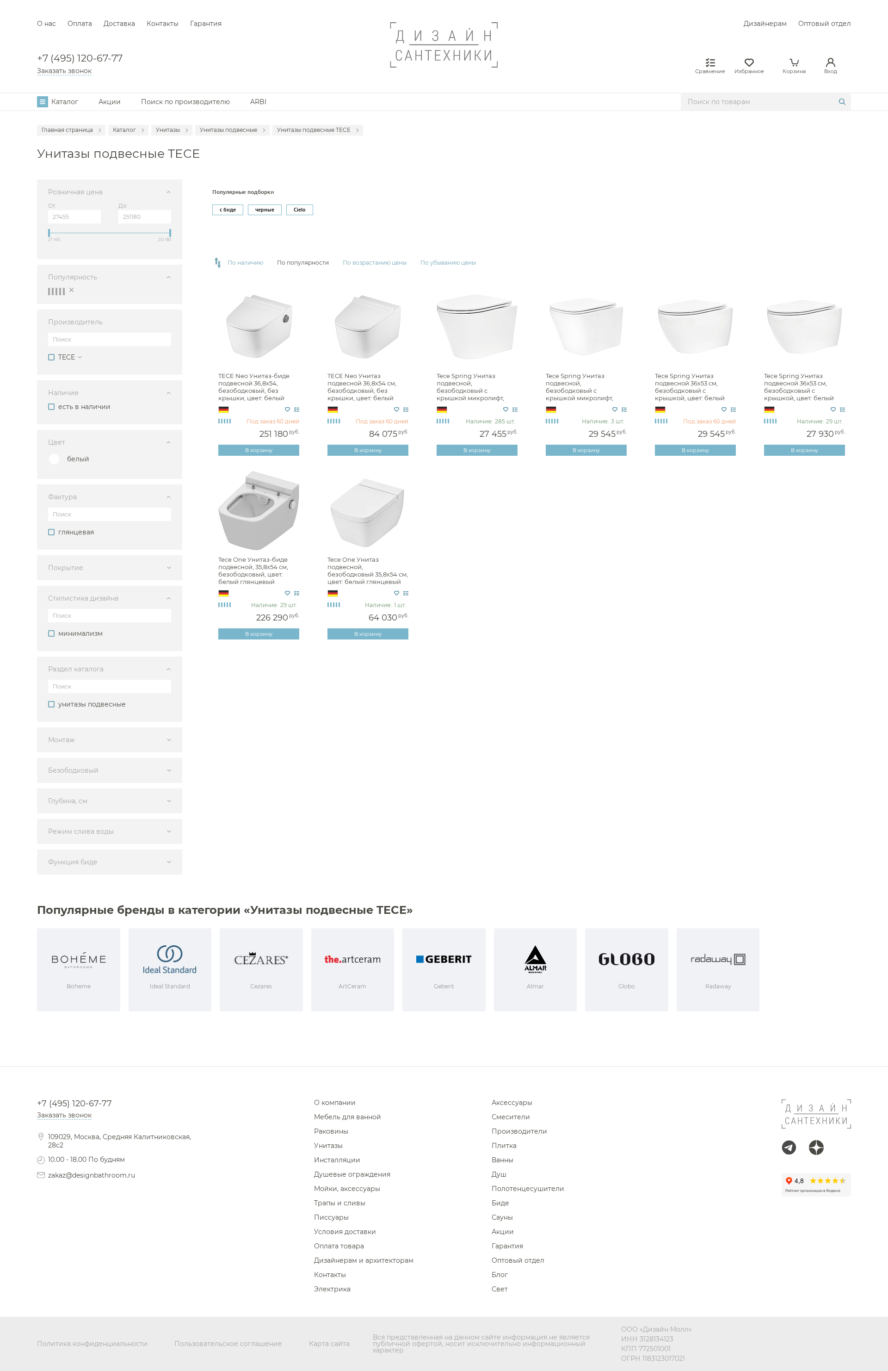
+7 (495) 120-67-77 (80, 58)
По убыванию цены (448, 263)
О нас (46, 23)
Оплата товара (339, 1246)
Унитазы (328, 1145)
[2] (53, 291)
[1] (49, 291)
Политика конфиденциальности (92, 1344)
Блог (500, 1275)
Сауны (502, 1217)
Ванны (502, 1160)
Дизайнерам (765, 23)
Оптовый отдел (824, 23)
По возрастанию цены (375, 263)
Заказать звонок (64, 71)
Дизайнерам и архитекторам (363, 1260)
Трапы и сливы (339, 1203)
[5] (64, 291)
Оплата (80, 23)
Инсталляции (337, 1160)
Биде (500, 1203)
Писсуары (331, 1217)
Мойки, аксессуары (347, 1189)
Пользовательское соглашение (228, 1344)
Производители (519, 1131)
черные (264, 209)
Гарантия (206, 23)
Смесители (511, 1117)
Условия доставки (345, 1232)
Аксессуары (512, 1102)
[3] (56, 291)
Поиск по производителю (185, 102)
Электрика (332, 1289)
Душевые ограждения (352, 1174)
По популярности (303, 263)
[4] (60, 291)
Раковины (331, 1131)
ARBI (258, 102)
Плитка (504, 1145)
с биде (228, 209)
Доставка (119, 23)
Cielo (300, 209)
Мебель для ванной (347, 1117)
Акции (110, 102)
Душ (499, 1174)
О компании (335, 1102)
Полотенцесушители (528, 1189)
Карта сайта (329, 1344)
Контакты (163, 23)
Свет (500, 1289)
